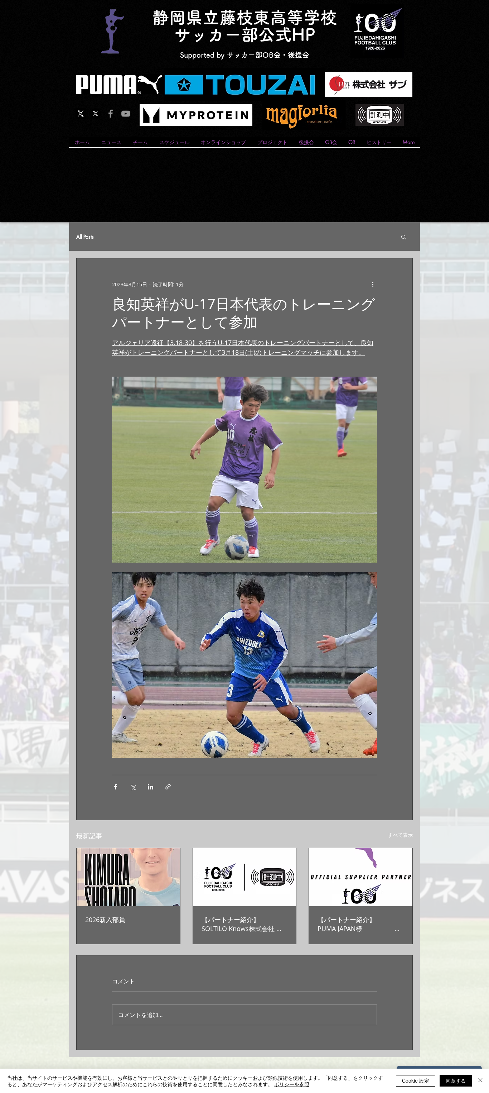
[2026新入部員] (128, 877)
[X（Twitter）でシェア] (133, 786)
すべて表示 (400, 834)
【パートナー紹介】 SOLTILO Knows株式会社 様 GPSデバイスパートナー (245, 924)
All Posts (85, 237)
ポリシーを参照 (291, 1084)
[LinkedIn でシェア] (150, 786)
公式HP (286, 34)
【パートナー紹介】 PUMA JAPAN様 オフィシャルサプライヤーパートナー (361, 924)
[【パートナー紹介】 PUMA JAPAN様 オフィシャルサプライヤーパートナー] (360, 877)
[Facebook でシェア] (115, 786)
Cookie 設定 (415, 1080)
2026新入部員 (105, 919)
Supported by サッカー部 (221, 54)
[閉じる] (480, 1080)
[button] (403, 236)
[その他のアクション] (372, 284)
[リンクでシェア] (168, 786)
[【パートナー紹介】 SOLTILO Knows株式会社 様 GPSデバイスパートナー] (244, 877)
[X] (80, 113)
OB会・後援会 (285, 54)
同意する (456, 1080)
